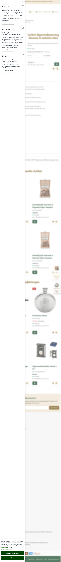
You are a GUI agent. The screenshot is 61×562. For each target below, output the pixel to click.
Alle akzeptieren (12, 558)
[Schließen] (23, 2)
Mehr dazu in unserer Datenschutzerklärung (7, 548)
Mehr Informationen (8, 23)
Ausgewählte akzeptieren (12, 553)
